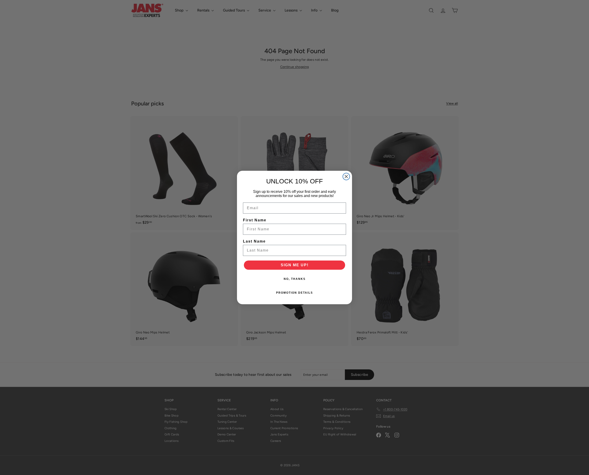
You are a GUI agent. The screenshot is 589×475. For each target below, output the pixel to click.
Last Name (254, 241)
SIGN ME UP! (295, 265)
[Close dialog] (346, 176)
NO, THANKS (295, 279)
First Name (254, 220)
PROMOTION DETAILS (294, 292)
